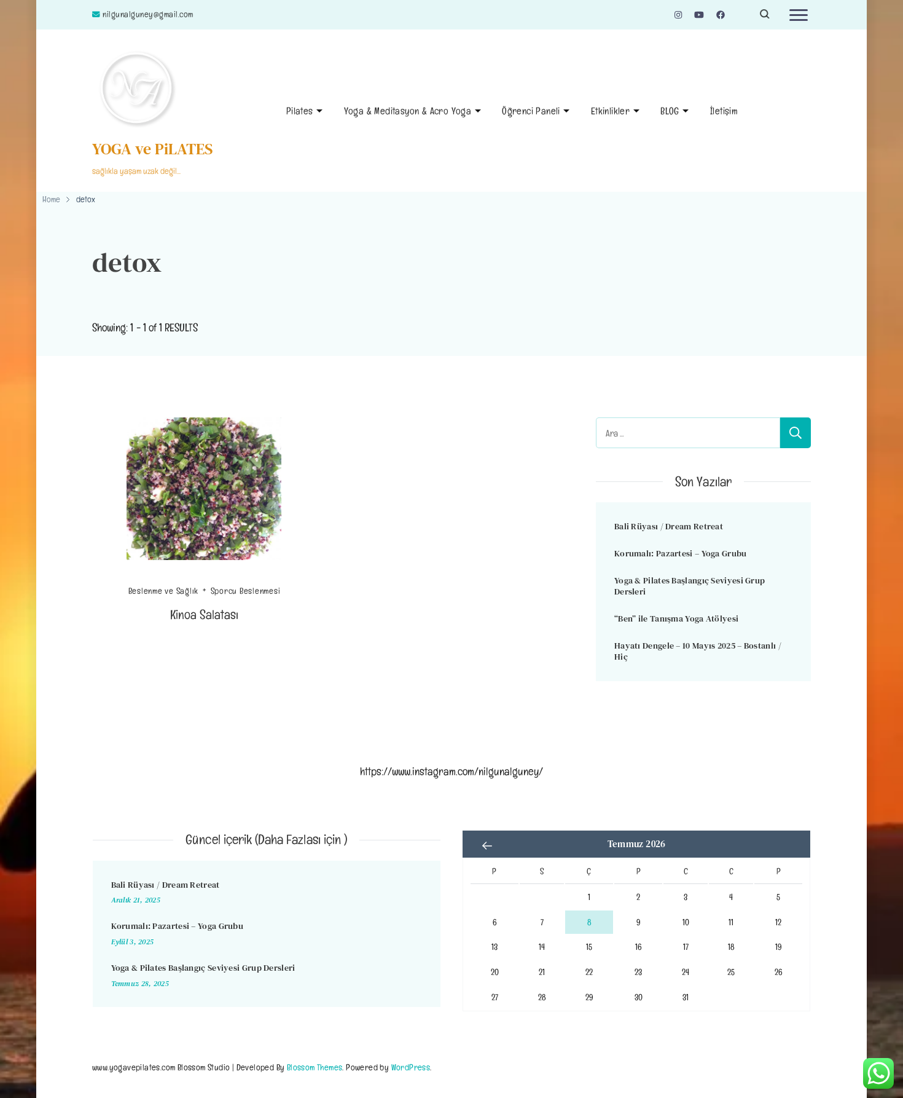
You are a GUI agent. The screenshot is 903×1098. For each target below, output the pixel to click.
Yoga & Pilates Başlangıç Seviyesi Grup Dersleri (689, 586)
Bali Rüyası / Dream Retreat (668, 526)
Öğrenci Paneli (531, 111)
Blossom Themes (315, 1067)
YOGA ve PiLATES (152, 149)
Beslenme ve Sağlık (163, 590)
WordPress (411, 1067)
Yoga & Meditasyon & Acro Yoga (408, 111)
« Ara (487, 845)
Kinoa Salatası (204, 614)
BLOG (669, 111)
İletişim (724, 111)
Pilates (299, 111)
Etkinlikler (610, 111)
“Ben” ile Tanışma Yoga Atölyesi (676, 618)
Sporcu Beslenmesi (246, 591)
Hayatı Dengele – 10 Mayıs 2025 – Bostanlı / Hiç (697, 651)
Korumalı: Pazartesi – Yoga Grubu (680, 553)
